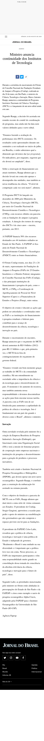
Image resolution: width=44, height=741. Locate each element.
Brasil (4, 668)
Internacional (37, 672)
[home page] (22, 42)
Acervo (21, 48)
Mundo (5, 672)
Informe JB (6, 675)
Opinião (35, 665)
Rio (3, 665)
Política (34, 668)
